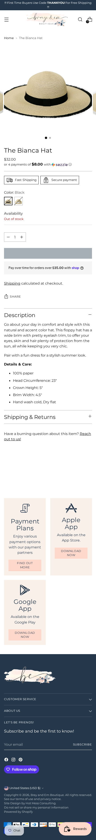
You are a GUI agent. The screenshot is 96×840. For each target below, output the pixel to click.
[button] (48, 164)
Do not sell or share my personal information (36, 807)
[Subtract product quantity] (8, 237)
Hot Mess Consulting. (41, 803)
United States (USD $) (24, 788)
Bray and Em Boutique (47, 795)
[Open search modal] (80, 19)
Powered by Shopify (18, 811)
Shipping (12, 283)
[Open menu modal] (6, 19)
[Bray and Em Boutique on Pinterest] (21, 760)
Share (15, 296)
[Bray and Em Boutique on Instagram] (14, 760)
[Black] (8, 201)
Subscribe (82, 744)
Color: (14, 192)
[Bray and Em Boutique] (47, 19)
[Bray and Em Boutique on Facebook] (6, 760)
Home (9, 38)
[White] (18, 201)
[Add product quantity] (22, 237)
